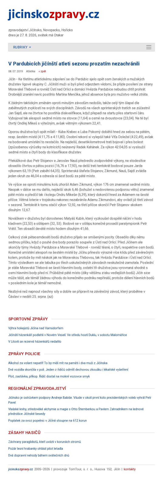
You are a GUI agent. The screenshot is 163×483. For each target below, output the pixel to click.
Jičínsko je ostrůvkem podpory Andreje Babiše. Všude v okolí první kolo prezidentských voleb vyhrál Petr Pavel (79, 400)
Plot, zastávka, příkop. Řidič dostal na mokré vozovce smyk (49, 376)
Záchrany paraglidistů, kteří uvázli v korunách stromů (44, 442)
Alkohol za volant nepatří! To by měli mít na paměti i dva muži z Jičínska (57, 363)
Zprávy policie (24, 353)
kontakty (130, 469)
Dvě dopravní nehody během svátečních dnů (38, 455)
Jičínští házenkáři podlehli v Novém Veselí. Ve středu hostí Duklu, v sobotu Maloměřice (67, 335)
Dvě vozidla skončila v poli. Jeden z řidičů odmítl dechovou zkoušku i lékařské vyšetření (68, 369)
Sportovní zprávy (28, 318)
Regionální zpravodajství (37, 388)
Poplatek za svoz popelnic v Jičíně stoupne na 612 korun (47, 420)
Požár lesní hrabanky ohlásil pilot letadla (35, 449)
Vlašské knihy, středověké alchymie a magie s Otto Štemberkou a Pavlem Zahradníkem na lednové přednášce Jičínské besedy (76, 411)
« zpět (42, 71)
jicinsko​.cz (53, 15)
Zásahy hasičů (24, 432)
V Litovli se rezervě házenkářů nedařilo (34, 341)
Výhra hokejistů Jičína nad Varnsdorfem (35, 328)
